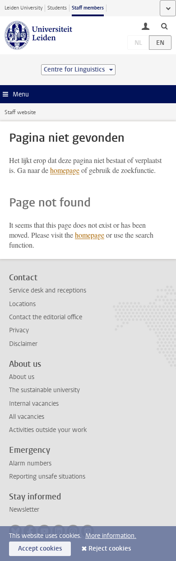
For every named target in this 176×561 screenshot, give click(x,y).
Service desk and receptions (47, 290)
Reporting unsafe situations (47, 476)
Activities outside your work (48, 430)
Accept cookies (40, 548)
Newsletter (24, 509)
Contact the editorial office (45, 317)
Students (57, 8)
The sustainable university (44, 390)
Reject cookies (109, 548)
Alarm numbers (30, 463)
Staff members (88, 8)
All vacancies (26, 416)
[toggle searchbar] (164, 26)
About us (21, 377)
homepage (64, 170)
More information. (110, 536)
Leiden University (23, 8)
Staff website (20, 112)
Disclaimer (23, 344)
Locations (22, 304)
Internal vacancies (34, 403)
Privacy (19, 330)
